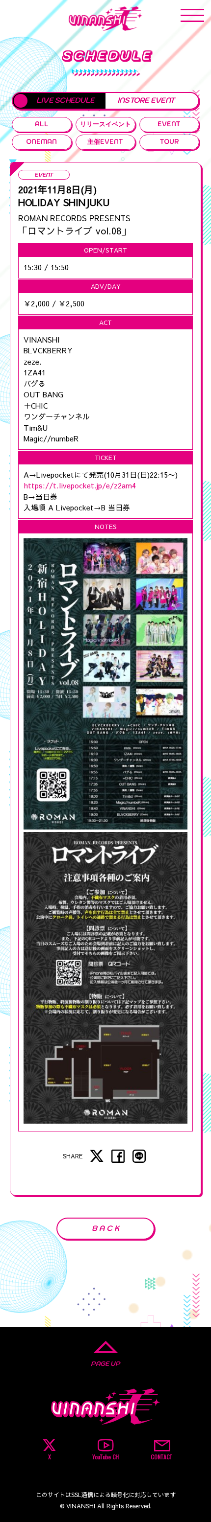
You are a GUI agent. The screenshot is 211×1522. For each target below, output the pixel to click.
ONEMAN (41, 142)
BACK (106, 1228)
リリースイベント (105, 124)
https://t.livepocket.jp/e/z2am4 (80, 485)
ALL (42, 124)
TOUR (169, 142)
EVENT (169, 124)
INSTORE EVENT (145, 100)
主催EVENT (105, 142)
